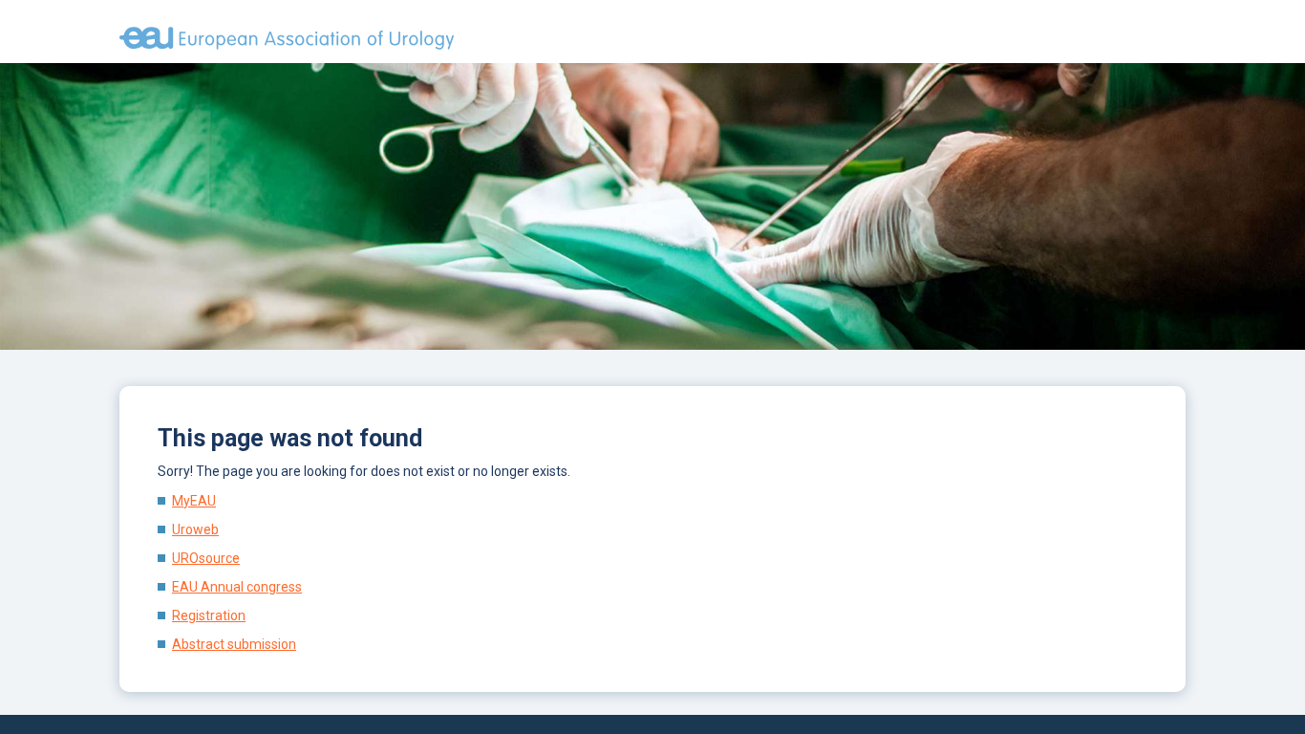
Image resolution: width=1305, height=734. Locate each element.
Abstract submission (234, 644)
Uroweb (195, 529)
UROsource (206, 558)
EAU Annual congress (237, 586)
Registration (209, 615)
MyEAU (194, 500)
